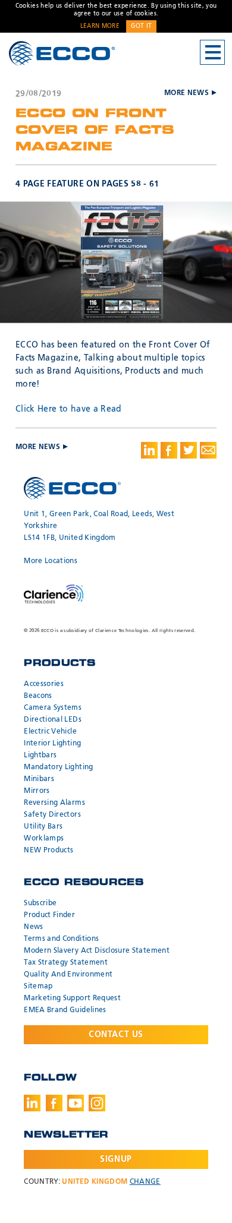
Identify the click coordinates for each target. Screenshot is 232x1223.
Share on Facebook (169, 450)
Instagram (97, 1103)
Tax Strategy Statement (66, 962)
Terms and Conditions (61, 939)
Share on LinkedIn (149, 450)
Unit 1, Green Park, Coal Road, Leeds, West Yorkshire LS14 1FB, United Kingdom (99, 526)
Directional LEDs (52, 719)
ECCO (62, 53)
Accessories (44, 684)
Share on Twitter (188, 450)
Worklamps (44, 838)
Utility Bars (43, 826)
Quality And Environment (68, 974)
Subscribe (40, 903)
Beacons (38, 696)
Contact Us (116, 1035)
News (33, 927)
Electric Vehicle (50, 731)
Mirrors (36, 791)
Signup (115, 1159)
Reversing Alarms (54, 803)
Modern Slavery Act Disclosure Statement (97, 951)
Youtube (75, 1103)
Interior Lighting (52, 743)
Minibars (39, 779)
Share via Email (208, 450)
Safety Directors (52, 815)
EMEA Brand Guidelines (65, 1010)
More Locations (50, 561)
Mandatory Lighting (58, 767)
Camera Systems (52, 708)
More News (186, 93)
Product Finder (49, 915)
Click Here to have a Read (68, 409)
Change (145, 1182)
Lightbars (40, 755)
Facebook (54, 1103)
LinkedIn (32, 1103)
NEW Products (48, 850)
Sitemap (38, 986)
